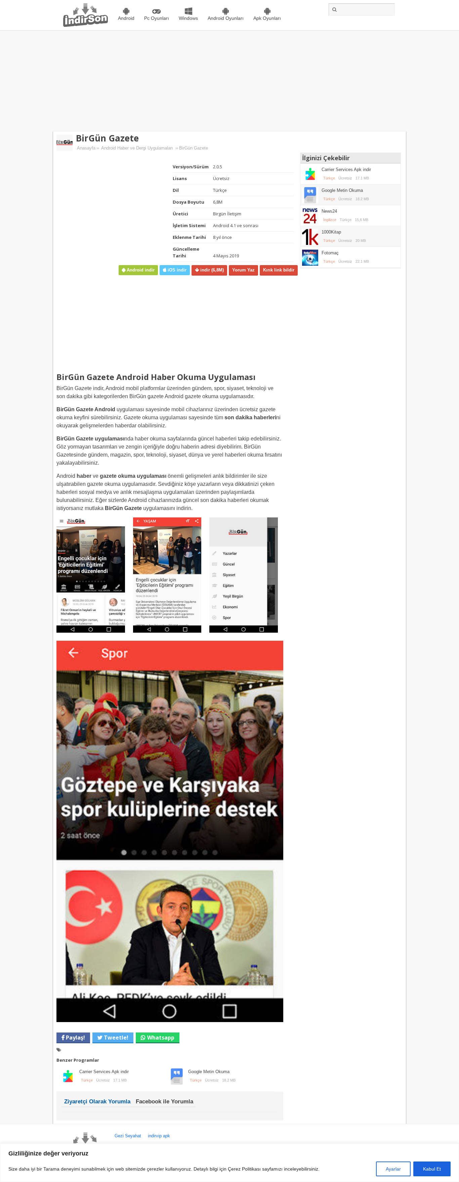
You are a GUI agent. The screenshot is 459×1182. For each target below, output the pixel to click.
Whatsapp (160, 1037)
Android (126, 18)
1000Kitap (331, 232)
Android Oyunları (226, 18)
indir (211, 269)
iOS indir (176, 269)
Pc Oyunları (156, 18)
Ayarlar (393, 1169)
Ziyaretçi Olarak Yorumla (97, 1101)
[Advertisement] (229, 81)
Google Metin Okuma (209, 1071)
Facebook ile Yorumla (164, 1101)
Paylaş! (75, 1037)
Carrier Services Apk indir (104, 1071)
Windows (188, 18)
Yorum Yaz (243, 269)
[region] (229, 1162)
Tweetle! (115, 1037)
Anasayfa (86, 148)
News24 (329, 211)
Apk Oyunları (267, 18)
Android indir (140, 269)
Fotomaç (330, 252)
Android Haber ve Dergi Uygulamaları (137, 148)
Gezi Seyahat (128, 1135)
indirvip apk (159, 1135)
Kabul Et (432, 1169)
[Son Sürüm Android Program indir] (85, 25)
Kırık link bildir (278, 269)
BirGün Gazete (107, 138)
